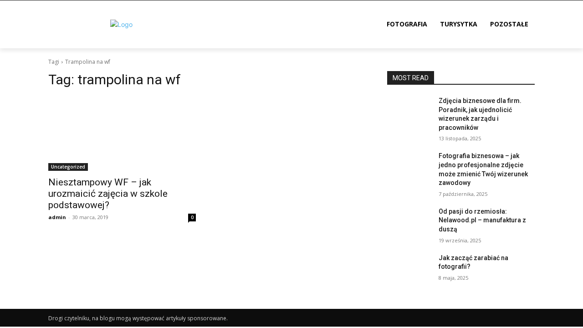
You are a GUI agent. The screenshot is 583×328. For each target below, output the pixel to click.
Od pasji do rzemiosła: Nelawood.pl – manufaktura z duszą (482, 220)
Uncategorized (68, 167)
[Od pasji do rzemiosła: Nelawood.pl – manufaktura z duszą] (409, 222)
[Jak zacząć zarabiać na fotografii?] (409, 269)
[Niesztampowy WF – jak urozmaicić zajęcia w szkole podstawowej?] (122, 134)
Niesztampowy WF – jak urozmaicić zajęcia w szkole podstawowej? (108, 193)
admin (57, 217)
